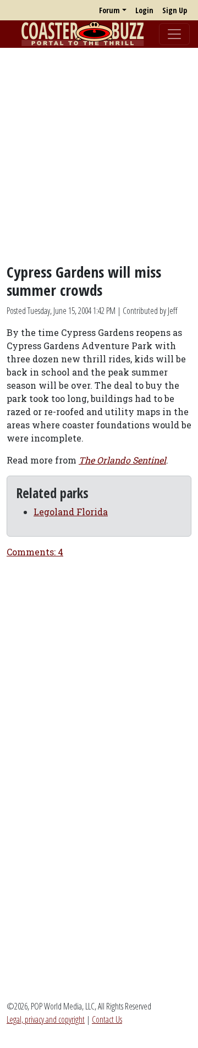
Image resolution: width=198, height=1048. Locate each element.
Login (144, 10)
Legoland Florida (71, 511)
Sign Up (174, 10)
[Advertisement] (99, 156)
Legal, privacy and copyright (46, 1019)
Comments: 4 (35, 552)
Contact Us (107, 1019)
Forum (109, 10)
